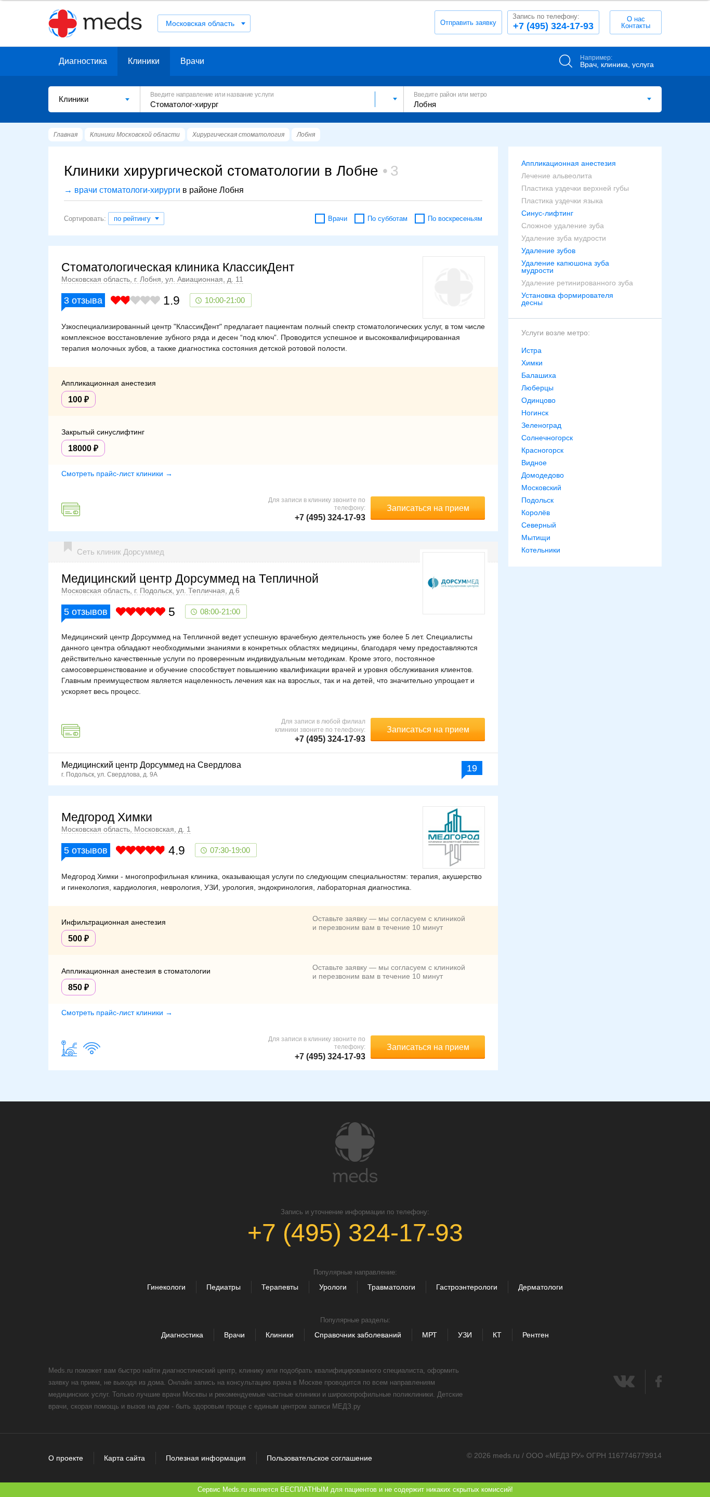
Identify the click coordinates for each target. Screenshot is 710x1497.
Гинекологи (166, 1287)
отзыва (83, 300)
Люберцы (537, 388)
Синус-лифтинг (547, 213)
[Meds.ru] (355, 1152)
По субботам (387, 218)
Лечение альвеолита (556, 176)
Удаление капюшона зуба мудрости (565, 266)
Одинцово (538, 400)
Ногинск (534, 413)
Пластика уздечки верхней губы (575, 188)
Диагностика (83, 61)
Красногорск (542, 450)
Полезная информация (206, 1458)
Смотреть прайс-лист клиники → (117, 473)
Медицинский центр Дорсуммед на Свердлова (151, 764)
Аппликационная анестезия (568, 163)
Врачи (192, 61)
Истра (531, 350)
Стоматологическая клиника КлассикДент (178, 267)
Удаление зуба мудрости (563, 238)
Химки (532, 363)
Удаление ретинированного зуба (577, 283)
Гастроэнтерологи (466, 1287)
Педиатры (223, 1287)
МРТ (429, 1335)
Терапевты (279, 1287)
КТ (497, 1335)
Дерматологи (540, 1287)
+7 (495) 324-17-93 (553, 21)
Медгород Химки (106, 817)
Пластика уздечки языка (562, 200)
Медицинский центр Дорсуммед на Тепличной (190, 578)
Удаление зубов (548, 250)
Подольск (537, 500)
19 (472, 768)
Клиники (144, 61)
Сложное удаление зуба (562, 225)
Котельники (540, 550)
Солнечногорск (547, 438)
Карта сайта (124, 1458)
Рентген (535, 1335)
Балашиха (538, 375)
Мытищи (535, 537)
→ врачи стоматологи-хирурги (122, 190)
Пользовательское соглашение (319, 1458)
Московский (541, 487)
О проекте (65, 1458)
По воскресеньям (455, 218)
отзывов (86, 612)
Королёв (535, 512)
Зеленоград (541, 425)
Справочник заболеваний (357, 1335)
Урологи (333, 1287)
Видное (534, 462)
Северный (538, 525)
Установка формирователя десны (567, 299)
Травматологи (391, 1287)
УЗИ (465, 1335)
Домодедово (542, 475)
